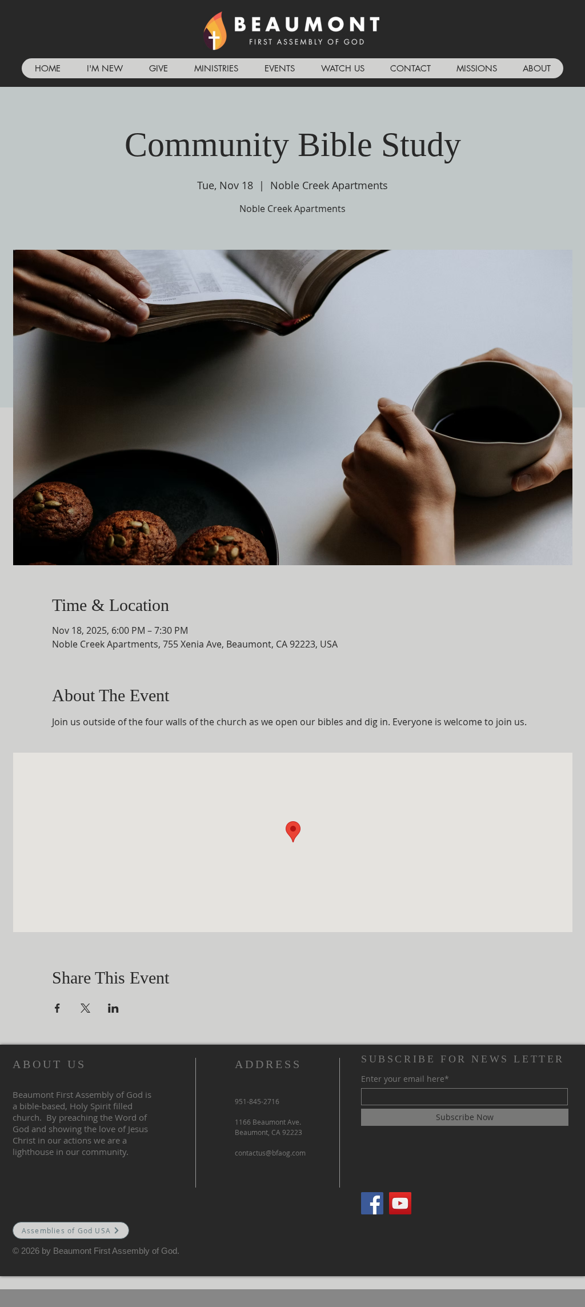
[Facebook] (372, 1203)
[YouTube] (400, 1203)
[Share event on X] (85, 1008)
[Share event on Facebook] (57, 1008)
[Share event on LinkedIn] (113, 1008)
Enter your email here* (405, 1079)
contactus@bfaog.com (270, 1152)
